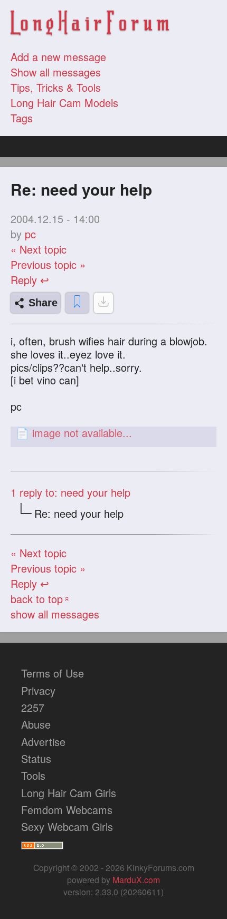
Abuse (36, 724)
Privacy (38, 690)
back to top (41, 598)
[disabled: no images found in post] (103, 303)
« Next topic (39, 249)
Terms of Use (52, 673)
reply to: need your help (70, 492)
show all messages (55, 614)
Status (36, 758)
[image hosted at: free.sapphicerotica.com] (113, 432)
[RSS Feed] (42, 843)
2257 (32, 707)
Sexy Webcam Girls (67, 826)
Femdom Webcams (66, 809)
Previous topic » (48, 264)
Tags (22, 117)
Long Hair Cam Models (64, 102)
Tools (33, 775)
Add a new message (58, 56)
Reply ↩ (30, 279)
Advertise (43, 741)
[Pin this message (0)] (77, 303)
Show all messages (56, 72)
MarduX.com (136, 880)
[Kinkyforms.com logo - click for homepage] (90, 24)
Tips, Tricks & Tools (56, 87)
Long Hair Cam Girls (68, 792)
